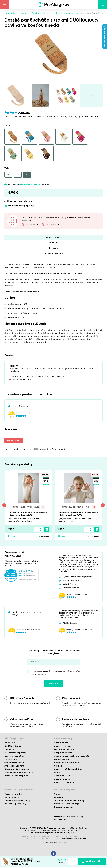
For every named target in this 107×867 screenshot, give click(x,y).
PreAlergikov (10, 13)
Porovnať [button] (46, 184)
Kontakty (58, 797)
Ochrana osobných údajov (67, 804)
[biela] (63, 137)
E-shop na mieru (48, 843)
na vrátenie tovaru (19, 201)
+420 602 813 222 (53, 225)
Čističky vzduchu (12, 746)
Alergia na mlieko (62, 746)
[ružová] (46, 137)
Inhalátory (9, 743)
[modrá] (29, 137)
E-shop (23, 13)
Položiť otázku (13, 440)
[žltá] (29, 153)
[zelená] (12, 153)
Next (103, 505)
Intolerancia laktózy (64, 749)
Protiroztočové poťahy (15, 753)
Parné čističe (10, 759)
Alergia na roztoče (63, 753)
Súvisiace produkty (53, 253)
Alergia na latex (62, 776)
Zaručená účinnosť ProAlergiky (69, 800)
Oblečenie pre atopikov (66, 13)
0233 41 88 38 (32, 225)
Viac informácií (91, 116)
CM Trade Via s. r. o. (46, 828)
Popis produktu (53, 237)
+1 (43, 507)
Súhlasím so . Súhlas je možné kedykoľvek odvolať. (55, 673)
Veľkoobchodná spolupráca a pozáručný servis (54, 832)
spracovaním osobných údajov (53, 671)
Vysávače (9, 749)
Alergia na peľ (61, 743)
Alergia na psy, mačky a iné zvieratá (71, 756)
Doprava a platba (13, 794)
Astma (57, 772)
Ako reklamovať (12, 797)
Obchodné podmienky (15, 804)
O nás (57, 794)
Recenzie (53, 243)
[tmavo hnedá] (46, 153)
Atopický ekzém (61, 759)
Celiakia (58, 766)
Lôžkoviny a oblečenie (40, 13)
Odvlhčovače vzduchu (15, 763)
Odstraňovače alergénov (16, 769)
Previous (4, 505)
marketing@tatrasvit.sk (20, 379)
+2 (94, 507)
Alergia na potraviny (64, 782)
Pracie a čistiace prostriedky (18, 772)
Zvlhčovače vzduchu (14, 766)
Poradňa (53, 248)
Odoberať (53, 683)
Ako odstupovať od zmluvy (17, 800)
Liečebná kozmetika (14, 756)
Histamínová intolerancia (66, 763)
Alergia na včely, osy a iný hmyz (69, 769)
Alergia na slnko (62, 779)
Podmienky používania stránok (73, 838)
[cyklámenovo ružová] (80, 137)
